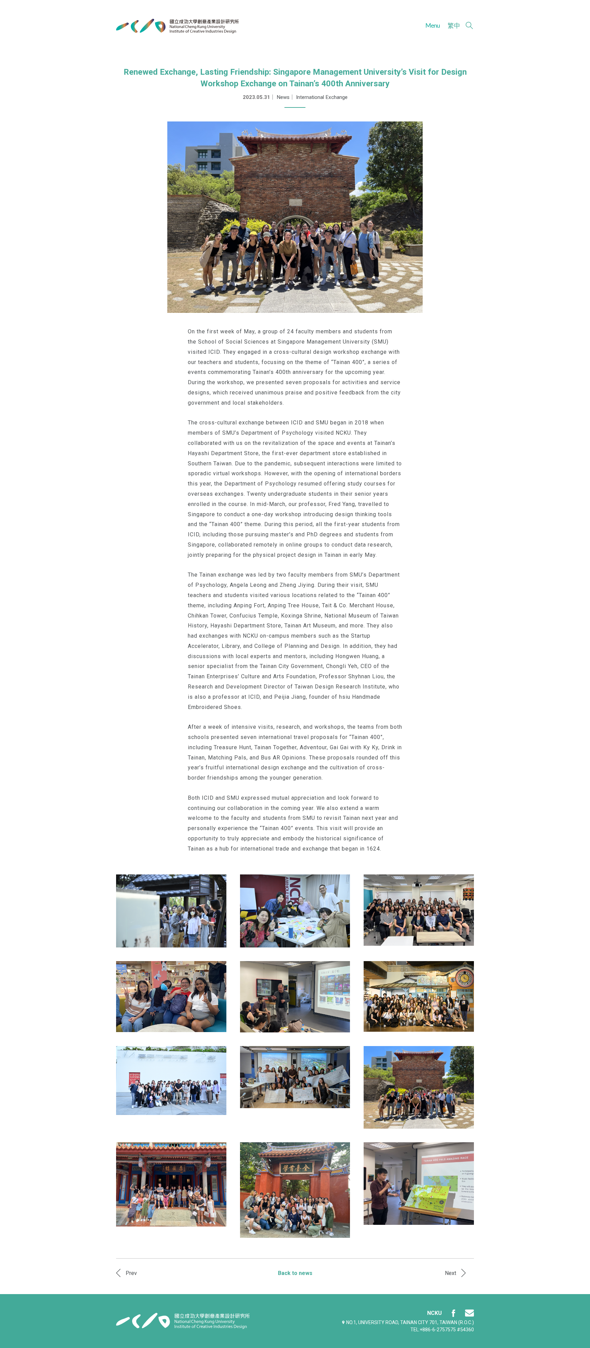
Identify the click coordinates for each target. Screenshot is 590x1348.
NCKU (434, 1313)
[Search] (469, 25)
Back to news (295, 1273)
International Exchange (322, 97)
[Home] (177, 26)
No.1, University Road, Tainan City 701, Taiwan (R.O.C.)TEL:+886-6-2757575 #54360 (410, 1326)
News (283, 97)
